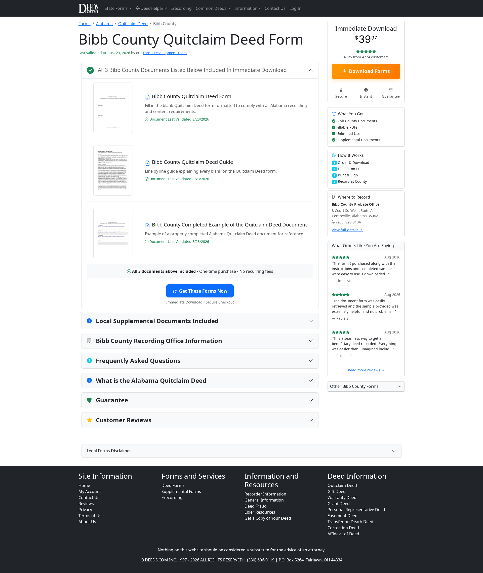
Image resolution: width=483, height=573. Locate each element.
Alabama (104, 23)
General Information (264, 500)
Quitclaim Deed (133, 23)
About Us (87, 521)
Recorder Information (265, 494)
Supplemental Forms (181, 491)
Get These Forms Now (203, 291)
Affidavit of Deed (343, 534)
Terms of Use (91, 515)
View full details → (347, 229)
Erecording (181, 8)
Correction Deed (343, 527)
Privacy (85, 509)
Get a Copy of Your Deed (268, 518)
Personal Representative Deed (356, 509)
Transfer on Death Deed (350, 521)
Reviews (86, 503)
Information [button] (246, 8)
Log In (295, 8)
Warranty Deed (342, 497)
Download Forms (369, 71)
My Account (89, 491)
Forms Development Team (165, 52)
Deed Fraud (256, 506)
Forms (84, 23)
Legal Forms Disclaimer (109, 450)
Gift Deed (337, 491)
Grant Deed (339, 503)
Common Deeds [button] (211, 8)
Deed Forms (173, 485)
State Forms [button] (117, 8)
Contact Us (275, 8)
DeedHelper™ (153, 8)
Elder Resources (260, 512)
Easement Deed (342, 515)
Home (84, 485)
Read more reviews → (366, 370)
